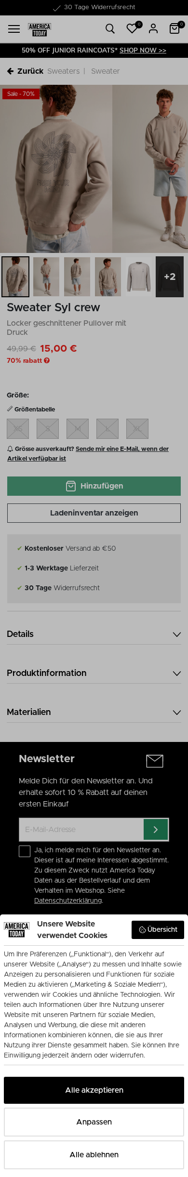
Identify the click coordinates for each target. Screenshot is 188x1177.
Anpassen (94, 1122)
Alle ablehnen (94, 1155)
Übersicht (162, 929)
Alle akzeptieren (94, 1090)
